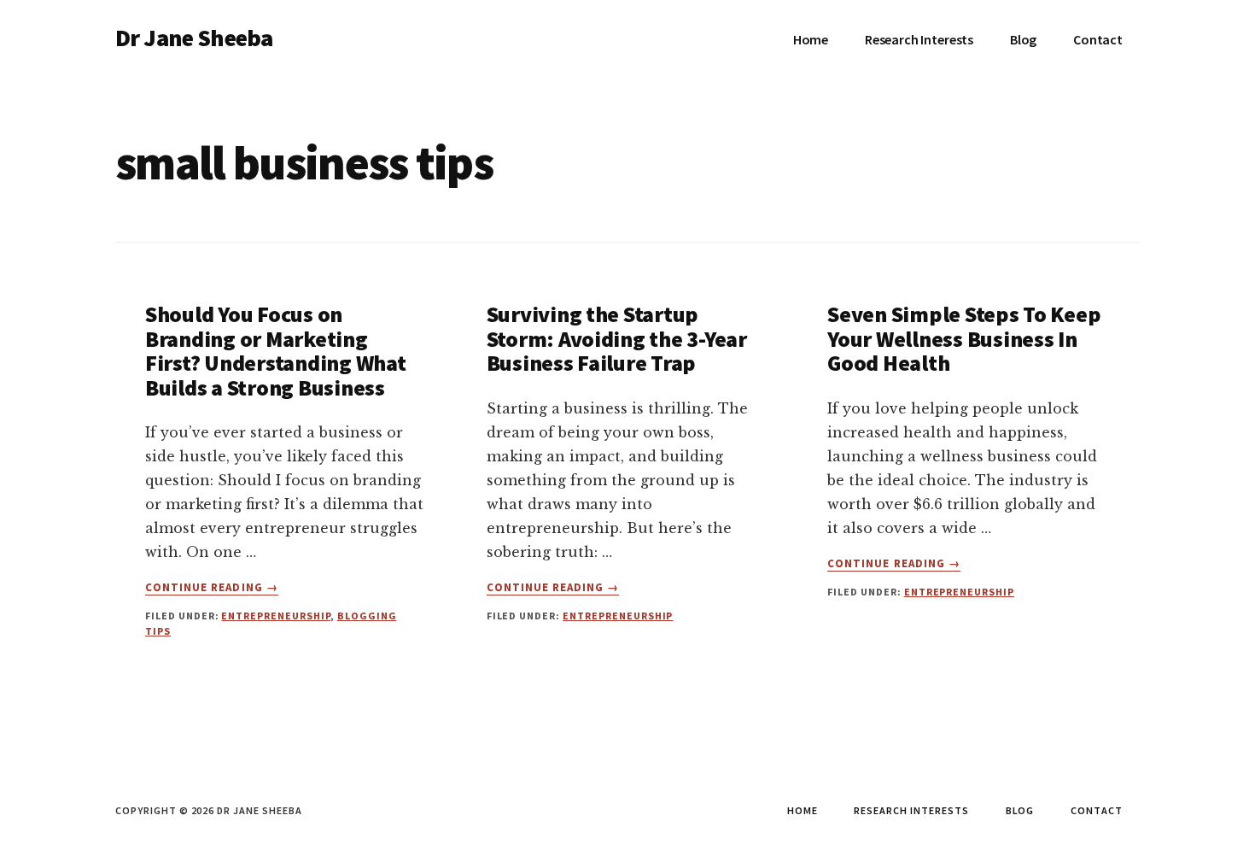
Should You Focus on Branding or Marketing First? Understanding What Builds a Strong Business (275, 351)
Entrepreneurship (275, 615)
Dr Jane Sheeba (193, 37)
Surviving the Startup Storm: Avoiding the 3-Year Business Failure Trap (617, 338)
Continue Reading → (211, 587)
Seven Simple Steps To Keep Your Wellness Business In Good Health (963, 338)
